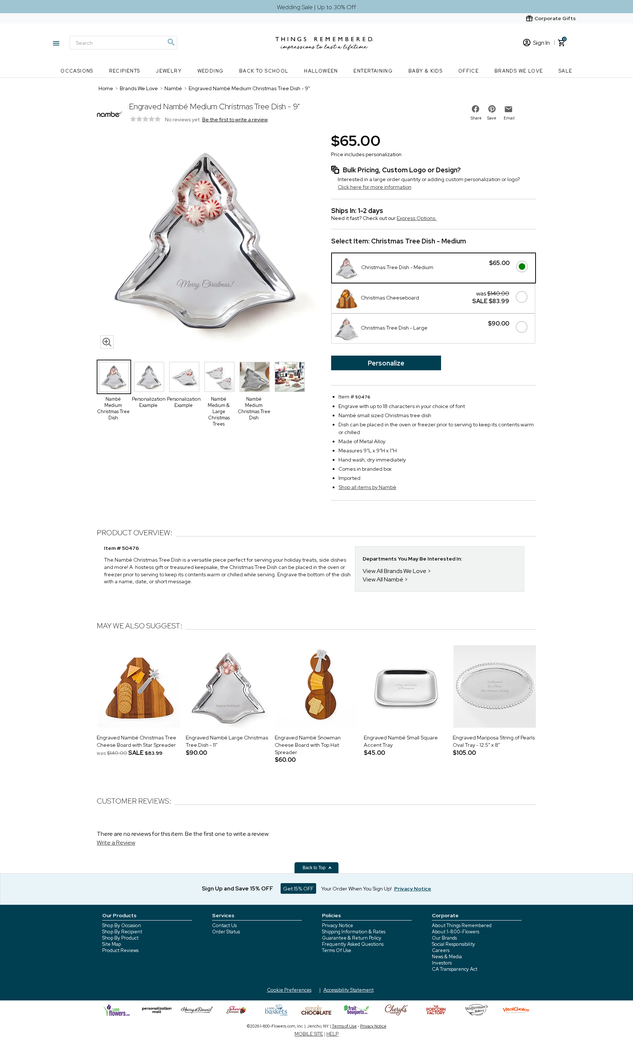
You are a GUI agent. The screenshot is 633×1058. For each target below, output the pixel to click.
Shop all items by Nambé (367, 487)
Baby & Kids (425, 71)
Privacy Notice (337, 925)
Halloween (321, 71)
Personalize (386, 363)
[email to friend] (508, 109)
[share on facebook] (475, 109)
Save (491, 118)
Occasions (76, 71)
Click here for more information (374, 187)
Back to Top (315, 867)
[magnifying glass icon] (107, 342)
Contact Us (224, 925)
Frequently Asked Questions (353, 944)
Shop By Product (120, 938)
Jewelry (169, 71)
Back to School (264, 71)
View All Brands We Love (394, 571)
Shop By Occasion (121, 925)
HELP (332, 1034)
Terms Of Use (336, 950)
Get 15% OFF (298, 888)
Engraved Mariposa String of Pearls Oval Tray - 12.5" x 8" (494, 741)
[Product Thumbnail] (114, 377)
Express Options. (417, 218)
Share (476, 118)
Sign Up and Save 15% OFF (237, 888)
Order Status (226, 932)
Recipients (124, 71)
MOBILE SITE (309, 1034)
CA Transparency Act (454, 969)
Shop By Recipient (122, 932)
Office (468, 71)
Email (509, 118)
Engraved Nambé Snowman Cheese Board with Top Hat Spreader (308, 744)
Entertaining (373, 71)
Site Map (111, 944)
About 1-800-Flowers (455, 932)
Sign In (541, 43)
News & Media (447, 957)
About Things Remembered (462, 925)
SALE (566, 71)
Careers (440, 950)
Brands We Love (519, 71)
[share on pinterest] (492, 109)
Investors (442, 963)
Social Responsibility (453, 944)
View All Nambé (383, 579)
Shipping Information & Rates (353, 932)
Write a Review (116, 842)
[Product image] (206, 241)
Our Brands (444, 938)
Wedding (210, 71)
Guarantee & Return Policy (351, 938)
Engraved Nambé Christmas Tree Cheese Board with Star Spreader (136, 741)
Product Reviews (120, 950)
